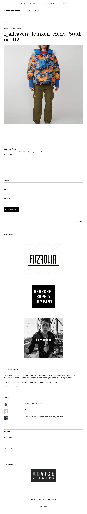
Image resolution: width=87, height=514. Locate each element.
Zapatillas (31, 3)
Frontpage (28, 410)
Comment (8, 155)
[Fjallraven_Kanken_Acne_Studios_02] (43, 123)
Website (7, 198)
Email (6, 189)
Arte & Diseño (43, 3)
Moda (23, 3)
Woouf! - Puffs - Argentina (33, 403)
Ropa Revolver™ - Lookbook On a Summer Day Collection (44, 417)
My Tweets (8, 438)
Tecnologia (54, 3)
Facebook (8, 448)
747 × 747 (18, 28)
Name (6, 181)
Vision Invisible (12, 10)
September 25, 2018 (10, 28)
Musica (63, 3)
